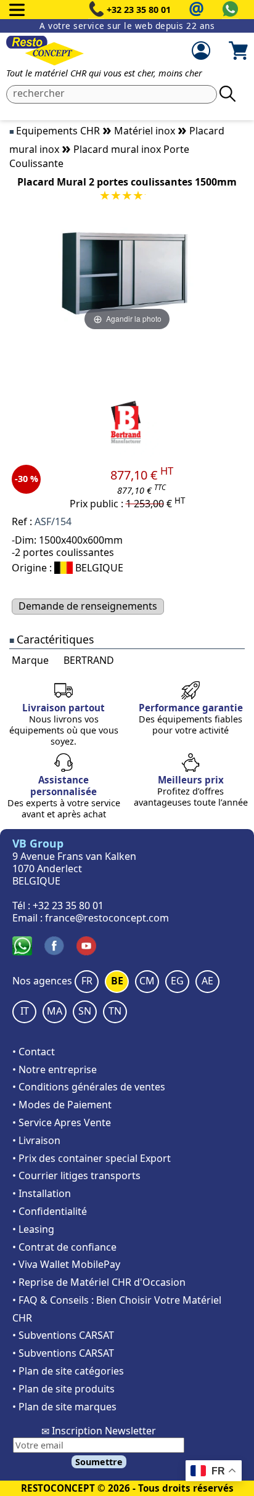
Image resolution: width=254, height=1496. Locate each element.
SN (84, 1011)
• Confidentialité (49, 1211)
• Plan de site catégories (68, 1371)
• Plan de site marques (64, 1406)
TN (115, 1011)
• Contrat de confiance (64, 1247)
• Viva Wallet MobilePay (66, 1264)
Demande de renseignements (87, 606)
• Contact (33, 1051)
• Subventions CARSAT (63, 1335)
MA (54, 1011)
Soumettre (99, 1462)
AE (207, 980)
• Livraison (36, 1140)
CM (147, 980)
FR (86, 980)
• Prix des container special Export (91, 1158)
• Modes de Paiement (62, 1104)
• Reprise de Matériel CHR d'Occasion (99, 1282)
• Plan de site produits (63, 1389)
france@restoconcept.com (107, 918)
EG (177, 980)
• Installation (41, 1193)
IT (24, 1011)
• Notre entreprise (54, 1069)
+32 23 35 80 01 (139, 9)
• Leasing (33, 1229)
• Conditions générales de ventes (88, 1086)
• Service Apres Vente (61, 1122)
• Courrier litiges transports (76, 1175)
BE (117, 980)
